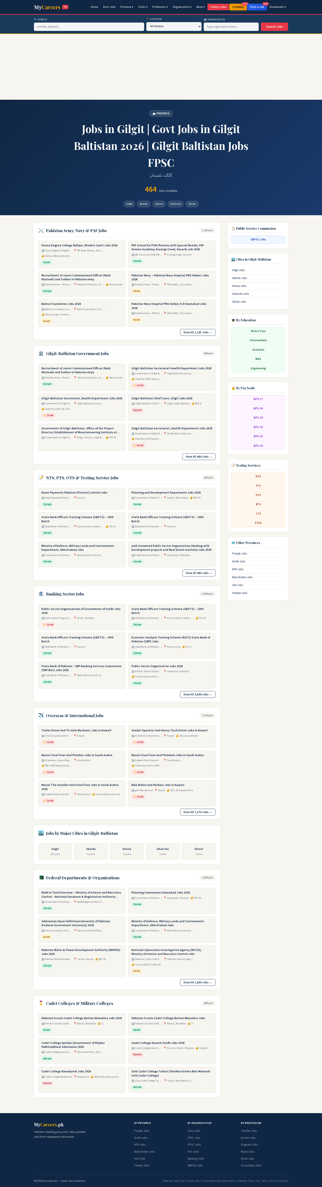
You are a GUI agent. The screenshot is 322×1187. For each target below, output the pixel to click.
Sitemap (167, 1181)
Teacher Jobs (249, 1131)
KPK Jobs (237, 569)
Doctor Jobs (248, 1138)
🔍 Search (40, 19)
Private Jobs (193, 1181)
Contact (283, 1181)
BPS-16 (258, 408)
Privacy (274, 1181)
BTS (258, 504)
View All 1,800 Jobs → (197, 982)
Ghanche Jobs (240, 294)
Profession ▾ (160, 7)
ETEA (258, 523)
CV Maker (239, 6)
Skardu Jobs (239, 278)
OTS (258, 495)
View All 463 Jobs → (199, 573)
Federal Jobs (239, 593)
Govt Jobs (109, 7)
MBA (258, 359)
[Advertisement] (161, 67)
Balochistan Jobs (242, 577)
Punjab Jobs (239, 554)
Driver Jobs (247, 1159)
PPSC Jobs (194, 1145)
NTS (258, 476)
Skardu (144, 204)
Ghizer (192, 204)
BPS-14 (258, 446)
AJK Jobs (237, 585)
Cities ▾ (143, 7)
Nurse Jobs (247, 1152)
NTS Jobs (193, 1152)
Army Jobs (194, 1131)
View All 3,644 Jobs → (197, 694)
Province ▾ (126, 7)
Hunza (159, 204)
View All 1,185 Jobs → (197, 332)
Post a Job (258, 6)
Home (94, 7)
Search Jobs (274, 27)
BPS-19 (258, 427)
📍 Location (154, 19)
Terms (264, 1181)
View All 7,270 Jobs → (197, 812)
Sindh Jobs (238, 561)
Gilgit (129, 204)
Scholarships (208, 1181)
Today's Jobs (218, 7)
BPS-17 (258, 399)
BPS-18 (258, 418)
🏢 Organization (214, 19)
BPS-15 (258, 436)
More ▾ (200, 7)
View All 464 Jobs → (199, 457)
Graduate (258, 350)
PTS (258, 486)
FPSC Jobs (194, 1138)
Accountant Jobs (251, 1165)
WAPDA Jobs (195, 1165)
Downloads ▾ (278, 7)
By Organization (226, 1181)
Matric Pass (258, 331)
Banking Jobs (196, 1159)
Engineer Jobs (249, 1145)
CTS (258, 514)
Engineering (258, 368)
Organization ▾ (182, 7)
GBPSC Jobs (258, 240)
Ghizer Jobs (239, 302)
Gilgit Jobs (238, 270)
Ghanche (175, 204)
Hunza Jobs (239, 286)
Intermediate (258, 340)
